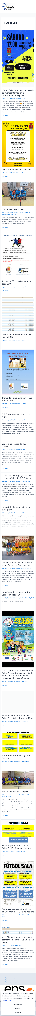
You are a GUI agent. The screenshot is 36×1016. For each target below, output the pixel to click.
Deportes (4, 287)
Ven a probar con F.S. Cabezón (16, 169)
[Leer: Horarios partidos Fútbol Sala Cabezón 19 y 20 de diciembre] (18, 832)
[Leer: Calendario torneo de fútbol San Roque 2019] (18, 314)
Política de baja (8, 980)
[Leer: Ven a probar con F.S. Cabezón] (18, 144)
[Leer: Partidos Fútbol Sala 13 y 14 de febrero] (18, 741)
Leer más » (5, 115)
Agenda (4, 598)
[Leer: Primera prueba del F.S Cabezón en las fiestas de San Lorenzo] (18, 547)
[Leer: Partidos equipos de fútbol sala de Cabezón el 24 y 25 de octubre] (18, 883)
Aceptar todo (18, 1004)
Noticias (20, 212)
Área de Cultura (6, 212)
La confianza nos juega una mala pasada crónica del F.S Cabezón (17, 476)
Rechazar (18, 1008)
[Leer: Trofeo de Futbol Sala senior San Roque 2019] (18, 372)
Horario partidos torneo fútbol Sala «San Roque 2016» (16, 593)
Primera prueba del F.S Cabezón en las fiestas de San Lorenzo (17, 563)
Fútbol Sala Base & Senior (14, 209)
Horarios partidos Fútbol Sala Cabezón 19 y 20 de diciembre (16, 846)
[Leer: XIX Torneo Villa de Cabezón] (18, 779)
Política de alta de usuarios (11, 978)
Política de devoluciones (10, 982)
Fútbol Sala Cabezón (15, 795)
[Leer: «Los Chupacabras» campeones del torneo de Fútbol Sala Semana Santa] (18, 930)
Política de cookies (7, 1000)
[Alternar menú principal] (32, 6)
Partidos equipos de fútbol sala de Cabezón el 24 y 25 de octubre (18, 910)
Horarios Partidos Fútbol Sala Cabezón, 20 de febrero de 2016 (17, 716)
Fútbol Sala (5, 98)
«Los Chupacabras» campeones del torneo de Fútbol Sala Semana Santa (18, 940)
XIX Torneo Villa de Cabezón (15, 791)
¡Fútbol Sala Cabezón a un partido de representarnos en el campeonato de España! (18, 93)
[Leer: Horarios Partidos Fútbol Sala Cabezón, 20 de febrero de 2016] (18, 701)
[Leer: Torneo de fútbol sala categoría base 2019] (18, 255)
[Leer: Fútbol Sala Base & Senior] (18, 194)
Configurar (18, 1012)
